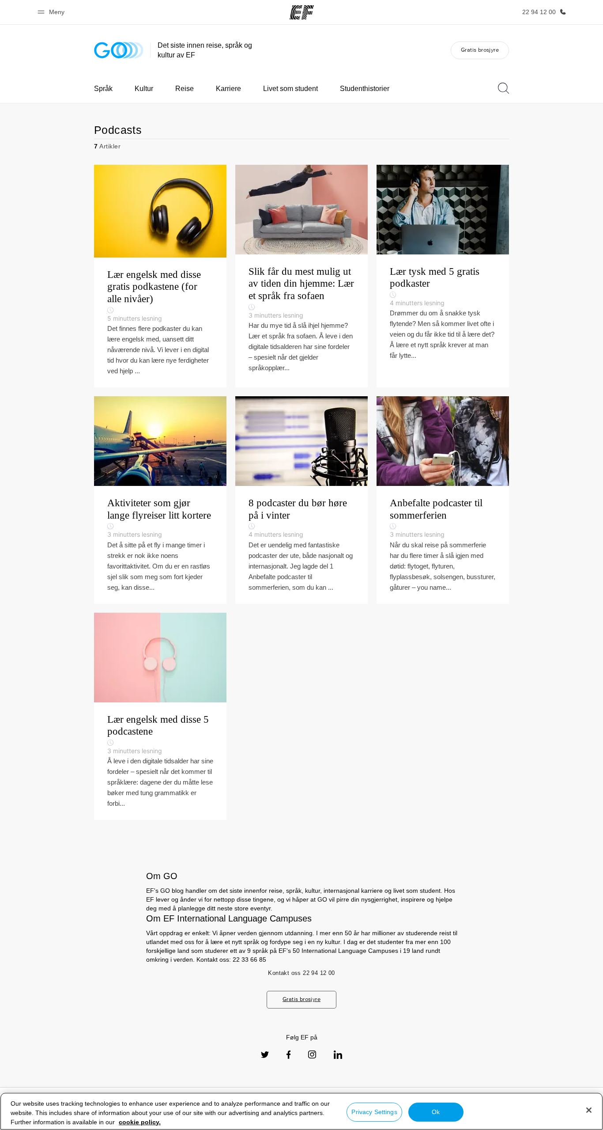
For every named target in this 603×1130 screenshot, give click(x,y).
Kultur (144, 88)
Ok (436, 1111)
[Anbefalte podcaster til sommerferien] (443, 500)
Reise (184, 88)
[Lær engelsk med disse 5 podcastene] (160, 716)
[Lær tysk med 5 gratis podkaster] (443, 276)
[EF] (302, 12)
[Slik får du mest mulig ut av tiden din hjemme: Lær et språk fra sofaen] (301, 276)
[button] (52, 12)
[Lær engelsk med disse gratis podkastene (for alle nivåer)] (160, 276)
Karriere (228, 88)
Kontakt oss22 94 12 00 (301, 973)
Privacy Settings (374, 1111)
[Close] (589, 1110)
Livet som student (290, 88)
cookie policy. (140, 1122)
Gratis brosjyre (480, 49)
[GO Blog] (118, 50)
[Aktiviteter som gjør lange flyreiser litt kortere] (160, 500)
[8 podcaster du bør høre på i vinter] (301, 500)
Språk (103, 88)
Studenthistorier (364, 88)
